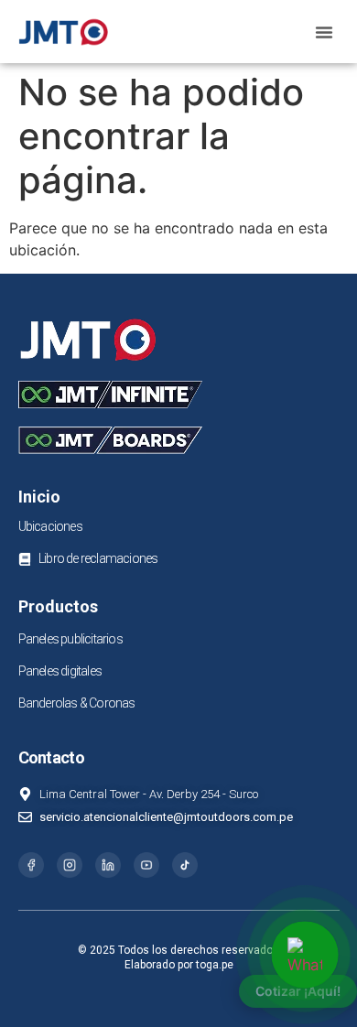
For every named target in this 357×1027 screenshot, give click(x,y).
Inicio (39, 496)
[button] (324, 32)
